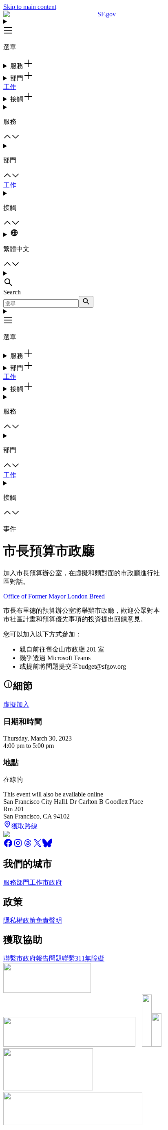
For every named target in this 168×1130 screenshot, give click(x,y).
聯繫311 (73, 958)
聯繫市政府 (19, 958)
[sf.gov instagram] (18, 845)
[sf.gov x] (37, 845)
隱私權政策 (19, 920)
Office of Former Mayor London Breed (54, 596)
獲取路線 (24, 826)
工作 (9, 86)
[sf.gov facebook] (8, 845)
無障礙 (94, 958)
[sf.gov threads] (28, 845)
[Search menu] (84, 279)
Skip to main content (29, 6)
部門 (22, 882)
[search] (86, 302)
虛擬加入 (16, 704)
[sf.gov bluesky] (47, 845)
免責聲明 (49, 920)
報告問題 (49, 958)
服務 (9, 882)
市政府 (52, 882)
